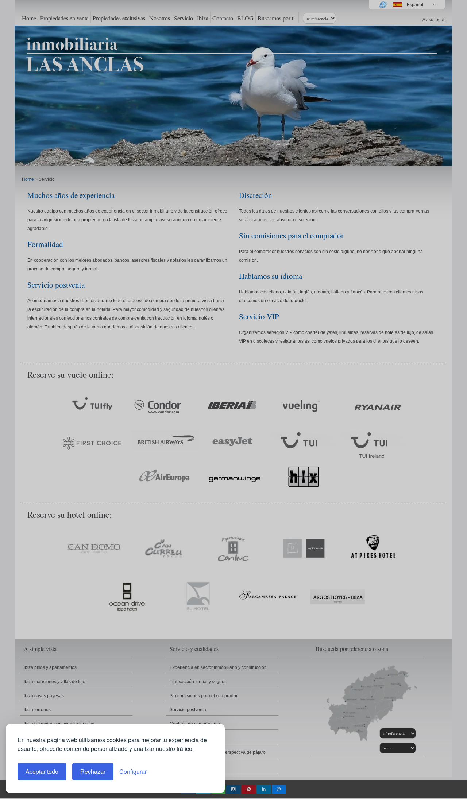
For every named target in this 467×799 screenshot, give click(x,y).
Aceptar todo (42, 771)
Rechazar (92, 771)
